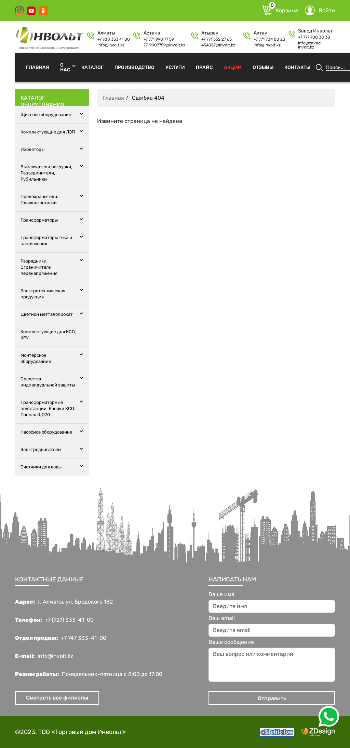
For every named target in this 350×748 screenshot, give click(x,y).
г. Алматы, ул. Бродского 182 (75, 602)
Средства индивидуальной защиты (48, 381)
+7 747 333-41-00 (83, 638)
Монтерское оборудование (36, 358)
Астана (152, 33)
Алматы (106, 33)
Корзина (284, 9)
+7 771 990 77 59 (159, 39)
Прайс (204, 67)
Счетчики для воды (41, 466)
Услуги (175, 67)
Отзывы (263, 67)
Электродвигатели (41, 449)
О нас (65, 67)
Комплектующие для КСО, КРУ (48, 334)
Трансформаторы (39, 220)
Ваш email (221, 618)
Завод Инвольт (315, 31)
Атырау (209, 33)
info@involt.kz (110, 45)
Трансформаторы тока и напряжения (46, 240)
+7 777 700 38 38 (314, 37)
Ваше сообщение (231, 642)
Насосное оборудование (46, 432)
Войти (327, 10)
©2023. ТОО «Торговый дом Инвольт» (70, 732)
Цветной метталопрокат (47, 314)
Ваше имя (221, 594)
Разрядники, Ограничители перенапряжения (39, 267)
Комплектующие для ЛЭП (48, 132)
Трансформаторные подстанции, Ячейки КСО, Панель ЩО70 (48, 408)
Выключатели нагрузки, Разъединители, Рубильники (46, 173)
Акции (233, 67)
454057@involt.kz (218, 45)
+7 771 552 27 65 (216, 39)
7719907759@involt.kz (164, 45)
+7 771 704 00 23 (269, 39)
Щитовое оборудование (46, 114)
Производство (134, 67)
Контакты (297, 67)
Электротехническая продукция (43, 293)
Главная (37, 67)
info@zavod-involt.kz (310, 45)
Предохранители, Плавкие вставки (39, 199)
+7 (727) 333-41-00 (69, 620)
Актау (260, 33)
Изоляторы (32, 149)
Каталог (92, 67)
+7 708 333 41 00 (113, 39)
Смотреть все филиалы (57, 697)
